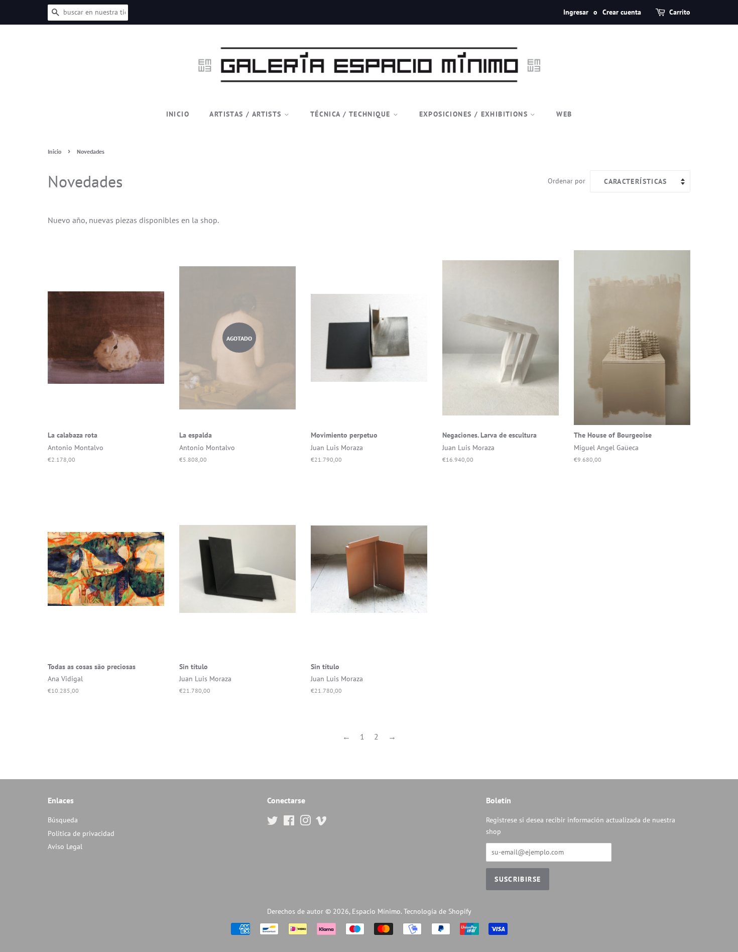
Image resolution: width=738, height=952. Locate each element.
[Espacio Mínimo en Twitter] (272, 822)
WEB (564, 114)
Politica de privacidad (81, 833)
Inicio (177, 114)
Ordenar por (566, 180)
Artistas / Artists (246, 114)
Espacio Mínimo (376, 911)
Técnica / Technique (351, 114)
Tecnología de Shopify (437, 911)
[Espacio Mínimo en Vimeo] (321, 822)
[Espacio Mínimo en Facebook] (289, 822)
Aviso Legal (65, 846)
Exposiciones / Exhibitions (475, 114)
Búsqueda (63, 819)
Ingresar (575, 12)
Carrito (679, 12)
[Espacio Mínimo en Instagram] (305, 822)
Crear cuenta (621, 12)
